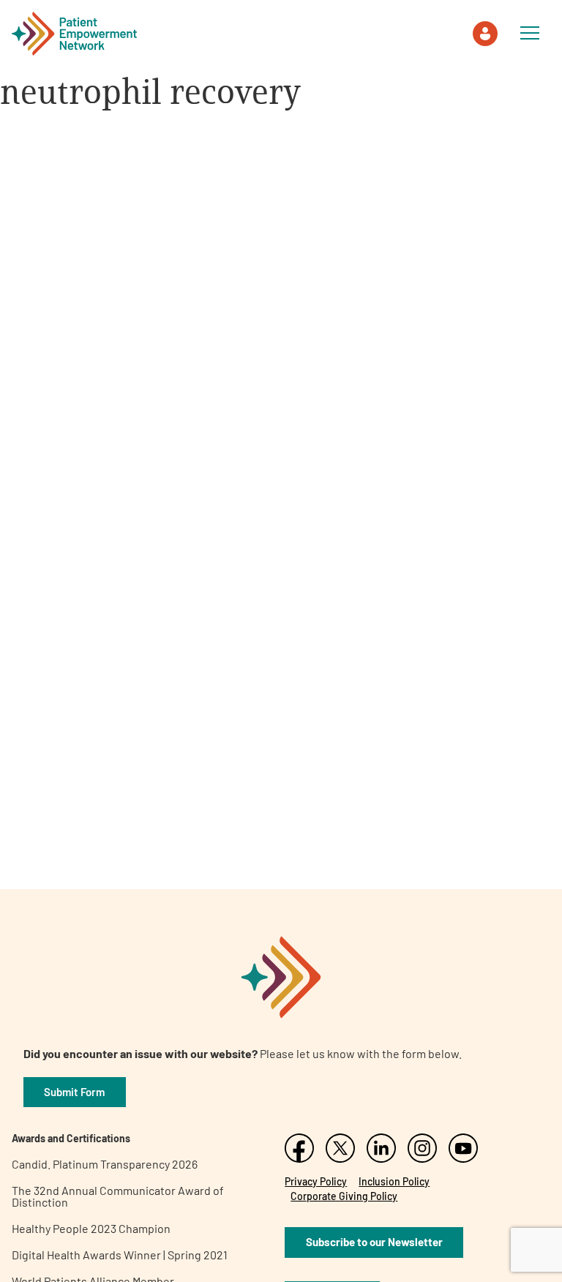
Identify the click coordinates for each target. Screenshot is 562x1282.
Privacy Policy (316, 1181)
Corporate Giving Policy (344, 1196)
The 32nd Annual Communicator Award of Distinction (118, 1196)
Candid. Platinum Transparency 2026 (105, 1164)
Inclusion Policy (394, 1181)
